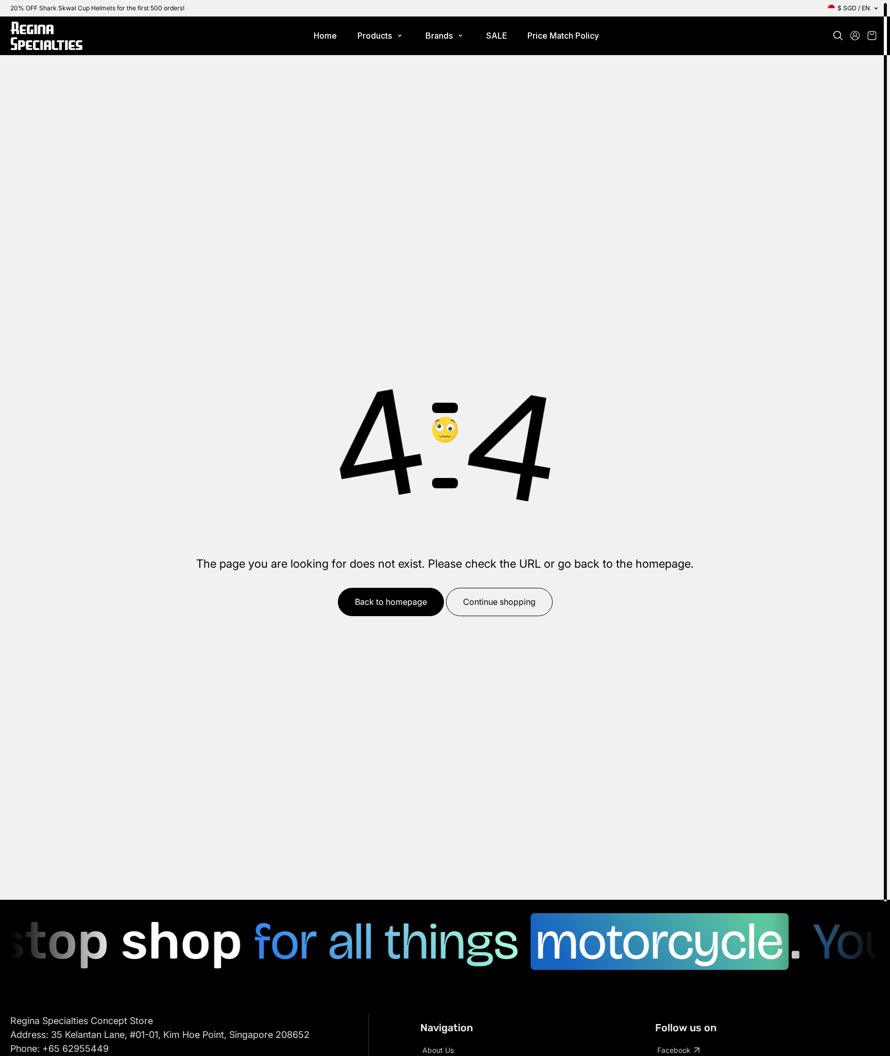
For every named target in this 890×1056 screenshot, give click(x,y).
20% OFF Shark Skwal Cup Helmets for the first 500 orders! (97, 8)
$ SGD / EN (853, 8)
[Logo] (46, 35)
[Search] (838, 35)
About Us (438, 1050)
